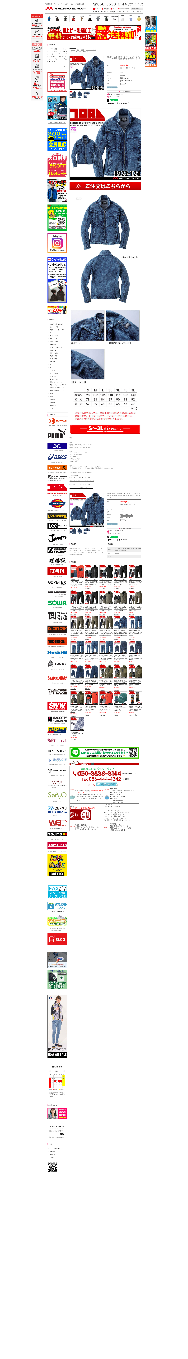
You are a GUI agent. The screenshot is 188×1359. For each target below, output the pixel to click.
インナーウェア (54, 373)
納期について (53, 1154)
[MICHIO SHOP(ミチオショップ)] (137, 9)
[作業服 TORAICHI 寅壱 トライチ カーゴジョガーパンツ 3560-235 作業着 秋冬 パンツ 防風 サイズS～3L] (77, 603)
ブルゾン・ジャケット (91, 49)
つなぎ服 (52, 370)
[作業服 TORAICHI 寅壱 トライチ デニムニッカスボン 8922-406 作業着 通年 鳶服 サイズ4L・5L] (135, 652)
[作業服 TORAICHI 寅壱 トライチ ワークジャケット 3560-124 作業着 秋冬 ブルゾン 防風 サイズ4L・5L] (106, 577)
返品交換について (54, 1151)
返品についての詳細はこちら (116, 94)
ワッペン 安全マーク (56, 327)
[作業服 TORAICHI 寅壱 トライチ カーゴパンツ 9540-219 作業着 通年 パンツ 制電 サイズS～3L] (135, 603)
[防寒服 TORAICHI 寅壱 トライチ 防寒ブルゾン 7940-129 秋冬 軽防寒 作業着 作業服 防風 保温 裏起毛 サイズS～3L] (106, 677)
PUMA (59, 54)
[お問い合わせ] (124, 9)
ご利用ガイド (52, 1144)
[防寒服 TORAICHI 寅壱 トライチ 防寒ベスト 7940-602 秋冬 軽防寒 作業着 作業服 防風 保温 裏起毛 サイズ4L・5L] (77, 703)
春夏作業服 (53, 344)
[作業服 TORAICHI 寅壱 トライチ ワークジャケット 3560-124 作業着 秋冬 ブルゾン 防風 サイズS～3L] (91, 577)
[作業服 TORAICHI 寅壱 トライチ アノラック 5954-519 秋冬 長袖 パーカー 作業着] (106, 703)
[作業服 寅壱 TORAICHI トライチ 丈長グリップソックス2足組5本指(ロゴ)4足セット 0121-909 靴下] (135, 703)
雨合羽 (51, 393)
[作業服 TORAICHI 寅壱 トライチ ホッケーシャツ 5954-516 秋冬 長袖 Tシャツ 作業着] (91, 703)
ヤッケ (51, 396)
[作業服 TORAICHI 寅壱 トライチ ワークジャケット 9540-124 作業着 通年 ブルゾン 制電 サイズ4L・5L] (120, 603)
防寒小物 (52, 361)
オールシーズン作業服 (76, 51)
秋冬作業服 (53, 350)
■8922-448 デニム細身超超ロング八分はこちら (81, 488)
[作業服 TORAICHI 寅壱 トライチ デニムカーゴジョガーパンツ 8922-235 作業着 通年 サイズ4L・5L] (106, 652)
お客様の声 (117, 11)
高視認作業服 (53, 356)
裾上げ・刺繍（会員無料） (57, 324)
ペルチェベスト (54, 341)
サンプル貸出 (137, 11)
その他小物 (53, 405)
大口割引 (52, 1157)
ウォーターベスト (54, 335)
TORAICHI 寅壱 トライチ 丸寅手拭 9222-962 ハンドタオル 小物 (76, 734)
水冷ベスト (53, 332)
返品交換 (96, 11)
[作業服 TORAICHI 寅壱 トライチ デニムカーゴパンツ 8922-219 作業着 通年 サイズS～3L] (135, 628)
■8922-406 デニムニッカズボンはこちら (80, 484)
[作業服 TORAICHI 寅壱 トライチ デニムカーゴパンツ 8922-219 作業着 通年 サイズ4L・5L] (77, 652)
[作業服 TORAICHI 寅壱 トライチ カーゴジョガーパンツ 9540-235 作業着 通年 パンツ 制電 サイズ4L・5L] (106, 628)
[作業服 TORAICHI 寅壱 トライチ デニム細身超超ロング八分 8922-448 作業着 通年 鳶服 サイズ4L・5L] (91, 677)
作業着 (82, 49)
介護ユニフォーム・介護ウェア (58, 385)
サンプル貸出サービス (56, 1148)
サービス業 (53, 376)
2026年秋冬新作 (54, 49)
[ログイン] (97, 9)
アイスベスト (53, 338)
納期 (111, 11)
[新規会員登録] (106, 9)
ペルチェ (56, 51)
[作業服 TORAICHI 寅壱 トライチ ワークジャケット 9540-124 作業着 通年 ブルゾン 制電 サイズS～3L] (106, 603)
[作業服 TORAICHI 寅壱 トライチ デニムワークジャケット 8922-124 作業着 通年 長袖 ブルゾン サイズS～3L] (120, 628)
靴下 (51, 367)
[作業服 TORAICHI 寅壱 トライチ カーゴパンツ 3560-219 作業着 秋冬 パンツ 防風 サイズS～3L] (120, 577)
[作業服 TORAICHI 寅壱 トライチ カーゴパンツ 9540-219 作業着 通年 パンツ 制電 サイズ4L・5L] (77, 628)
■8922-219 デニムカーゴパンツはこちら (80, 477)
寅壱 (78, 49)
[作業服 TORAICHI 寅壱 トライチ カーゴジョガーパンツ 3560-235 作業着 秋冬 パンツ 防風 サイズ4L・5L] (91, 603)
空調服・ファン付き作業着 (57, 330)
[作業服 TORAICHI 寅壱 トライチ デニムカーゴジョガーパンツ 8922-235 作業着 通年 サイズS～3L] (91, 652)
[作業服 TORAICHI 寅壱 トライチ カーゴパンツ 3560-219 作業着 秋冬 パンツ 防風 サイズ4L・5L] (135, 577)
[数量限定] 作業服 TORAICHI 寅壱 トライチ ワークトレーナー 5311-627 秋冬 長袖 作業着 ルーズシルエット (76, 582)
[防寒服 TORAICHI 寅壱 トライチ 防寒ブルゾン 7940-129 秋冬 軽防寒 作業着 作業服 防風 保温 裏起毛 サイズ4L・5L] (120, 677)
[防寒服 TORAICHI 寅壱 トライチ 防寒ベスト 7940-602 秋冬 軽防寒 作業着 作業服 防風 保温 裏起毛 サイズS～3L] (135, 677)
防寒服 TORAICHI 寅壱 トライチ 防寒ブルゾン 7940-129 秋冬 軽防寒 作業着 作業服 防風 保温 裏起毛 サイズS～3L (106, 683)
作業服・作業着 (73, 48)
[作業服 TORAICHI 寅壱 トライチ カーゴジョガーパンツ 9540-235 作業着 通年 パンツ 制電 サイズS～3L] (91, 628)
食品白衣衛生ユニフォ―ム (57, 390)
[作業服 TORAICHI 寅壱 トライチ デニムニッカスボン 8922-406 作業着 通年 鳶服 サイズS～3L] (120, 652)
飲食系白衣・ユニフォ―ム (57, 387)
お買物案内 (104, 11)
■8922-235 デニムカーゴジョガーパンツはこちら (82, 481)
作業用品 (52, 402)
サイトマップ (127, 11)
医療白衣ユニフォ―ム (56, 382)
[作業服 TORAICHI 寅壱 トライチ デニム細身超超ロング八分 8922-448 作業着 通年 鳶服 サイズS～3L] (77, 677)
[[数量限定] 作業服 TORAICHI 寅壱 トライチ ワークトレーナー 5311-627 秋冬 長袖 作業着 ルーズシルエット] (77, 577)
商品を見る (73, 590)
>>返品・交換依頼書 (57, 911)
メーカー (73, 49)
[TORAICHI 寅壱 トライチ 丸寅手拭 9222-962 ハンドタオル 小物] (77, 729)
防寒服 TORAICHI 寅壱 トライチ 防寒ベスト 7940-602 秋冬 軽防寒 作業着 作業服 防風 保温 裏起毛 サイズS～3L (135, 683)
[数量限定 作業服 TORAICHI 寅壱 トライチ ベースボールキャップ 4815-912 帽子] (120, 703)
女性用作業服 (53, 359)
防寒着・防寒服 (54, 353)
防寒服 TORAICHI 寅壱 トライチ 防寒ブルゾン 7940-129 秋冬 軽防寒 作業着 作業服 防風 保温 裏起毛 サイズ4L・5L (120, 683)
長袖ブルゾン (86, 51)
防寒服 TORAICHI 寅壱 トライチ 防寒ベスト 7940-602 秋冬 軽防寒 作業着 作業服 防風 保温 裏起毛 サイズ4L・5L (77, 709)
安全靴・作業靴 (54, 379)
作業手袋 (52, 399)
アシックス (58, 59)
